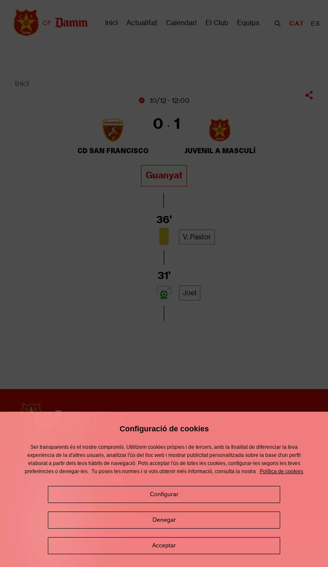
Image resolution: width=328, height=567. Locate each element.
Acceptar (164, 545)
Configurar (164, 494)
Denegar (164, 519)
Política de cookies (281, 471)
